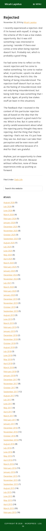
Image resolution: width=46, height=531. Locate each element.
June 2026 (8, 210)
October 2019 (9, 307)
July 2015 (7, 492)
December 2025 (10, 226)
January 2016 (9, 472)
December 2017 (10, 379)
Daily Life (18, 179)
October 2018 (9, 343)
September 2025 (11, 238)
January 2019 (9, 331)
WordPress (30, 523)
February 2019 (10, 327)
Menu (38, 4)
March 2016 (9, 464)
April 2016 (8, 460)
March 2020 (9, 287)
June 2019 (8, 319)
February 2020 (10, 291)
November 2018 (11, 339)
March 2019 (9, 323)
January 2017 (9, 424)
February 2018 (10, 371)
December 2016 (10, 428)
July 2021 (7, 283)
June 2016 (8, 452)
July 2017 (7, 399)
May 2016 (8, 456)
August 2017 (9, 395)
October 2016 (9, 436)
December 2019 (10, 299)
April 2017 (8, 412)
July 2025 (7, 246)
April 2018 (8, 363)
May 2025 (8, 255)
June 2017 (8, 403)
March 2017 (9, 416)
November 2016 (11, 432)
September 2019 (11, 311)
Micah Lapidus (13, 4)
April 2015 (8, 504)
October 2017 (9, 387)
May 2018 (8, 359)
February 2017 (10, 420)
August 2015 (9, 488)
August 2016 (9, 444)
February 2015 (10, 512)
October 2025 (9, 234)
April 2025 (8, 259)
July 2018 (7, 351)
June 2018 (8, 355)
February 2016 (10, 468)
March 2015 (9, 508)
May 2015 (8, 500)
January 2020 (9, 295)
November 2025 (11, 230)
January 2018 (9, 375)
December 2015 (10, 476)
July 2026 (7, 206)
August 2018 (9, 347)
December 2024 (10, 275)
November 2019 (11, 303)
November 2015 (11, 480)
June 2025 (8, 251)
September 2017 (11, 391)
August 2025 (9, 242)
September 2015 (11, 484)
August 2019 (9, 315)
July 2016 (7, 448)
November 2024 (11, 279)
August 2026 (9, 202)
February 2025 (10, 267)
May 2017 (8, 407)
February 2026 (10, 218)
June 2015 (8, 496)
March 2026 (9, 214)
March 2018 (9, 367)
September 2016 (11, 440)
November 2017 (11, 383)
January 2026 (9, 222)
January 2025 (9, 271)
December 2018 (10, 335)
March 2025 (9, 263)
